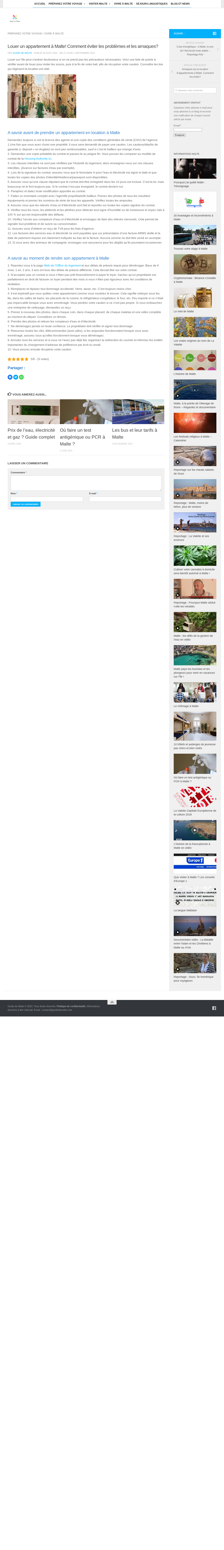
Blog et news (180, 3)
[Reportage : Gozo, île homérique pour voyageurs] (195, 963)
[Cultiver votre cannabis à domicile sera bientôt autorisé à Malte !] (195, 555)
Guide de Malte (22, 53)
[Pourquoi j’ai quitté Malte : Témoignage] (195, 169)
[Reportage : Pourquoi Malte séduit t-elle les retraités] (195, 589)
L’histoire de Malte (185, 373)
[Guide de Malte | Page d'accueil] (15, 18)
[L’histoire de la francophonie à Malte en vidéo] (195, 830)
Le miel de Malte (184, 311)
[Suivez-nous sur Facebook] (214, 33)
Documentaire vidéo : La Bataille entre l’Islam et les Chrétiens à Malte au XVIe (193, 943)
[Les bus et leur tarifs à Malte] (138, 411)
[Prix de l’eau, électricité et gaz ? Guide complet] (34, 411)
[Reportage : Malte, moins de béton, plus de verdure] (195, 489)
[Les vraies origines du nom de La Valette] (195, 327)
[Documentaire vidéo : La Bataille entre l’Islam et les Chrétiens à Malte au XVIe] (195, 926)
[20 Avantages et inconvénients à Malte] (195, 202)
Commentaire (19, 472)
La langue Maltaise (185, 910)
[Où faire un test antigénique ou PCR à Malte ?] (86, 411)
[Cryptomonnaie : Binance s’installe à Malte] (195, 264)
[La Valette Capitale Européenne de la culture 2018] (195, 797)
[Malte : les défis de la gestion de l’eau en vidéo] (195, 622)
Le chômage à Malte (186, 706)
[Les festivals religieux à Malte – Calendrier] (195, 423)
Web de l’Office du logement (62, 265)
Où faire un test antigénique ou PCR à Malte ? (82, 437)
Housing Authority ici (38, 158)
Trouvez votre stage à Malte (191, 248)
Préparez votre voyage (65, 3)
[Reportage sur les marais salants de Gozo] (195, 456)
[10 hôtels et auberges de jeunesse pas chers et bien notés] (195, 726)
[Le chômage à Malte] (195, 692)
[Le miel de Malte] (195, 298)
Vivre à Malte (123, 3)
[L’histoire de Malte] (195, 360)
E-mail (93, 493)
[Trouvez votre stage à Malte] (195, 235)
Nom (14, 493)
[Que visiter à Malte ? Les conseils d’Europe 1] (195, 863)
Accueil (39, 3)
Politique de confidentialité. (71, 1006)
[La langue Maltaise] (195, 897)
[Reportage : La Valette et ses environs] (195, 522)
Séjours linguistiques (152, 3)
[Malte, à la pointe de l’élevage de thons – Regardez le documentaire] (195, 389)
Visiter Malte (98, 3)
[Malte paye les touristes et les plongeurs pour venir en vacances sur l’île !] (195, 655)
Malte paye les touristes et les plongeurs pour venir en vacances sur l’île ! (194, 672)
